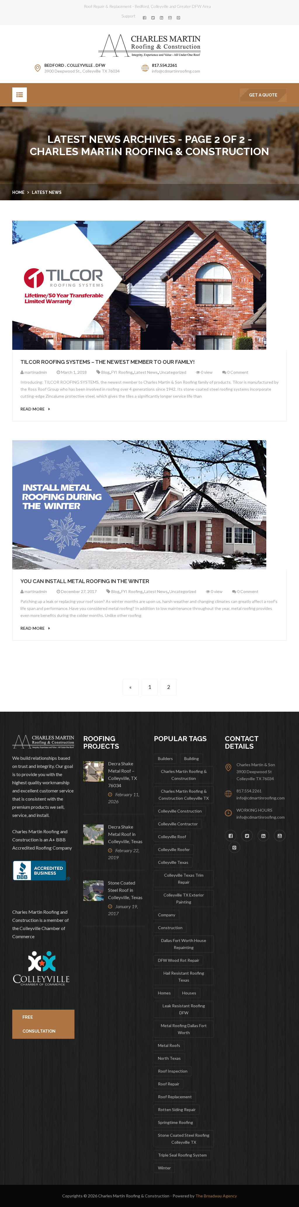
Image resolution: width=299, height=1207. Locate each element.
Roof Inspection (172, 1071)
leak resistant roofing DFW (184, 1009)
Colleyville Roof (172, 836)
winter (164, 1167)
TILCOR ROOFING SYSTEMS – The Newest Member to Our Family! (107, 362)
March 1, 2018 (73, 372)
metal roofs (169, 1045)
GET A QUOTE (263, 95)
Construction (170, 927)
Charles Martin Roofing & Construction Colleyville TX (184, 795)
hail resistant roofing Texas (184, 977)
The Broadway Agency (216, 1195)
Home (18, 192)
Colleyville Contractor (178, 823)
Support (128, 15)
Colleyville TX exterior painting (184, 898)
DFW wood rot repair (178, 960)
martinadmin (35, 372)
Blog (105, 372)
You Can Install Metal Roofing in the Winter (84, 581)
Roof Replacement (175, 1096)
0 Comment (237, 372)
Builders (165, 758)
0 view (206, 372)
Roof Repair (168, 1083)
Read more (33, 408)
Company (166, 914)
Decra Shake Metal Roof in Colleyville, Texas (125, 834)
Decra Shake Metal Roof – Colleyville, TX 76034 (122, 774)
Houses (189, 992)
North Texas (169, 1058)
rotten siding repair (177, 1109)
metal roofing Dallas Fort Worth (184, 1029)
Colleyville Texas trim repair (184, 879)
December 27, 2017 (78, 591)
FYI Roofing (122, 372)
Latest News (47, 192)
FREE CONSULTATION (38, 1024)
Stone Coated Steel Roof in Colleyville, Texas (125, 890)
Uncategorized (172, 372)
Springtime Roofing (175, 1122)
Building (191, 758)
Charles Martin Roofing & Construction (184, 775)
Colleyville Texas (173, 862)
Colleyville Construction (180, 810)
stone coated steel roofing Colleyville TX (183, 1139)
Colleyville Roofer (174, 849)
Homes (164, 992)
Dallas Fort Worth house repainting (183, 944)
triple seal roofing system (182, 1154)
